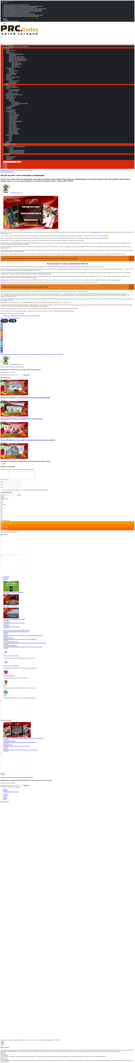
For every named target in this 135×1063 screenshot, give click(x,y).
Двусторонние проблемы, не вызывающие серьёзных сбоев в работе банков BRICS (23, 738)
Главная (5, 18)
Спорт (10, 136)
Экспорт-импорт (10, 78)
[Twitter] (67, 326)
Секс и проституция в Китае (10, 605)
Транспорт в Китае (13, 61)
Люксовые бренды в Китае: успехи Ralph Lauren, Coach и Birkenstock (20, 7)
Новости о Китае (53, 354)
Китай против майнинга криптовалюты (10, 318)
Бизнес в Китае (8, 47)
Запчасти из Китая (16, 66)
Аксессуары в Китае (17, 63)
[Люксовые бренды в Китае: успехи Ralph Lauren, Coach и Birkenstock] (14, 416)
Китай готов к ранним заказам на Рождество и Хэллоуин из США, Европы (21, 315)
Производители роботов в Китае (17, 58)
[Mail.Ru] (67, 347)
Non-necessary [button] (4, 1057)
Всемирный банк (5, 280)
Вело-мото (11, 69)
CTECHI (11, 149)
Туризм (8, 142)
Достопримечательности (12, 93)
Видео (10, 137)
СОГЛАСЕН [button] (56, 1040)
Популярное (6, 576)
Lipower (11, 147)
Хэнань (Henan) (13, 122)
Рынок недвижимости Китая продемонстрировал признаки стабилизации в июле (23, 15)
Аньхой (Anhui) (12, 112)
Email (2, 484)
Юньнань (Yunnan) (13, 132)
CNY (9, 532)
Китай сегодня (20, 354)
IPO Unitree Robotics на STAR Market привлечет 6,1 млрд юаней (18, 13)
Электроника (12, 106)
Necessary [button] (3, 1052)
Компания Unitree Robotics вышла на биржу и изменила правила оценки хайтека (22, 9)
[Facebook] (67, 324)
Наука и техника (10, 98)
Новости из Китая (29, 354)
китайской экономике (96, 232)
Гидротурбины (12, 55)
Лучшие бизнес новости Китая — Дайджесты (17, 46)
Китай (15, 354)
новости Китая (44, 354)
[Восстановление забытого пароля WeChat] (11, 591)
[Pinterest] (67, 329)
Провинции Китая (10, 111)
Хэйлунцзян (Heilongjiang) (15, 121)
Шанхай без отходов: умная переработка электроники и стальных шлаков (21, 16)
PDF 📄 (12, 320)
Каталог (6, 145)
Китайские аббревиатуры (12, 87)
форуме (57, 310)
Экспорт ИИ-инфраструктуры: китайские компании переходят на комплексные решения (24, 8)
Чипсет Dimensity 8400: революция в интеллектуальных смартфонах (19, 742)
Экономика (9, 79)
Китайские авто (10, 68)
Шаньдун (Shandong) (14, 133)
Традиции (8, 141)
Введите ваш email (5, 374)
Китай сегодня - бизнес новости (11, 655)
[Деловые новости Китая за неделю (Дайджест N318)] (16, 630)
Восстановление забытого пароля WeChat (13, 592)
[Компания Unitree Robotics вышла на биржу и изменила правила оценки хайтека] (14, 458)
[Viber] (67, 340)
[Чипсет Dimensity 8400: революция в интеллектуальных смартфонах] (9, 741)
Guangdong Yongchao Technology (17, 150)
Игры (10, 138)
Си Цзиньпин (12, 109)
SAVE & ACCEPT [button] (5, 1061)
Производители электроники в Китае (18, 59)
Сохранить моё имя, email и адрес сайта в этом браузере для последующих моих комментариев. (25, 489)
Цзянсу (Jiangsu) (13, 126)
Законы (8, 51)
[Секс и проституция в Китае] (11, 604)
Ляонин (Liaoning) (13, 130)
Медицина (11, 99)
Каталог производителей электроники (15, 146)
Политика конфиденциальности (11, 21)
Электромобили (13, 73)
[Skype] (67, 342)
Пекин (10, 92)
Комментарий (4, 479)
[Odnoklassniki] (67, 333)
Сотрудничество (10, 157)
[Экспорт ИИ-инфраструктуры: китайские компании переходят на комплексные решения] (14, 437)
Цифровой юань (13, 82)
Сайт (2, 487)
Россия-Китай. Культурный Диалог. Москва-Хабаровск (16, 12)
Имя (2, 482)
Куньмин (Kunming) (14, 90)
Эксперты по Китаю (11, 83)
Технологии (12, 101)
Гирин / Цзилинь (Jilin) (14, 128)
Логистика (8, 75)
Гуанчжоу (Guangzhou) (14, 89)
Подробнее (49, 1040)
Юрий (4, 685)
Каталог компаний (10, 52)
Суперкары (11, 71)
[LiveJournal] (67, 349)
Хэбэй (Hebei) (12, 119)
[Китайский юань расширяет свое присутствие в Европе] (8, 744)
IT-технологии (15, 102)
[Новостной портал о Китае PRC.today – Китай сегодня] (20, 36)
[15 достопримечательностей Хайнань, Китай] (11, 617)
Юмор (10, 140)
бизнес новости (4, 354)
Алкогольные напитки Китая (16, 54)
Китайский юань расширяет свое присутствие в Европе (16, 746)
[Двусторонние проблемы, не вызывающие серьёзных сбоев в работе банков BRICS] (17, 737)
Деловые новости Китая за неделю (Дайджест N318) (16, 4)
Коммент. (5, 579)
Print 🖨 (4, 320)
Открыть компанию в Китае (13, 76)
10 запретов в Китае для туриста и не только (14, 623)
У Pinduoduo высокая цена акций (11, 626)
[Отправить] (67, 351)
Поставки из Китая (9, 144)
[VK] (67, 338)
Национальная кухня (11, 97)
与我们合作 (9, 159)
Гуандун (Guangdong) (14, 114)
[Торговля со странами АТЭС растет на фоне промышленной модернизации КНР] (14, 394)
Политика (8, 108)
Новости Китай (37, 354)
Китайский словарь (11, 85)
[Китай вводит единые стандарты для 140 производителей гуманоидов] (5, 748)
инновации (11, 354)
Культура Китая (10, 95)
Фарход (5, 695)
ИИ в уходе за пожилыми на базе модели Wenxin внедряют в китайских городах (22, 11)
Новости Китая (8, 45)
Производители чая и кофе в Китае (17, 60)
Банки (7, 49)
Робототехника (15, 104)
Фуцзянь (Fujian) (13, 117)
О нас (7, 155)
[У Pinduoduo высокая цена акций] (6, 625)
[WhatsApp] (67, 331)
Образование (9, 107)
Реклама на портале (11, 156)
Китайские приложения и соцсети (14, 94)
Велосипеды (15, 65)
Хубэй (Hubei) (12, 123)
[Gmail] (67, 335)
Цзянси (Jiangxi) (13, 127)
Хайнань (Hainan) (13, 118)
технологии (60, 354)
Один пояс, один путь (14, 80)
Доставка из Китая (10, 50)
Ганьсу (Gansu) (12, 113)
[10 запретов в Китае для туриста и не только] (6, 621)
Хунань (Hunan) (13, 125)
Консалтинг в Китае (11, 74)
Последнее (6, 578)
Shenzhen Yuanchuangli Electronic (16, 151)
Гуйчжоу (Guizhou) (13, 116)
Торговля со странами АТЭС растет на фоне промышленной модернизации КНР (22, 6)
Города (7, 88)
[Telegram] (67, 344)
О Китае (5, 84)
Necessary (4, 1054)
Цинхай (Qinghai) (13, 131)
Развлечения (9, 135)
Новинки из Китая (13, 70)
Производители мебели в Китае (16, 56)
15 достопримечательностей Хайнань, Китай (14, 619)
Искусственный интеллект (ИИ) (19, 103)
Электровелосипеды (17, 64)
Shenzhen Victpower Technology (16, 152)
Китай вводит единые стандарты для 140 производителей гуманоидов (20, 749)
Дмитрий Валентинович (9, 675)
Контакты (5, 19)
